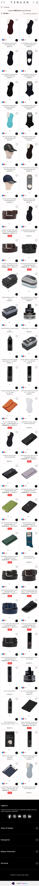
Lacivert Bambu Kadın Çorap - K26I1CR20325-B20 (10, 75)
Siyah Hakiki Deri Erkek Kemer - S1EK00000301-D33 (9, 590)
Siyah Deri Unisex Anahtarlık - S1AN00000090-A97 (29, 624)
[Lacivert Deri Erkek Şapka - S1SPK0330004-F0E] (10, 183)
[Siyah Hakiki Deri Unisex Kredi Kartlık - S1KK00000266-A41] (29, 706)
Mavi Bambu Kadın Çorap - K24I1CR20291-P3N (29, 787)
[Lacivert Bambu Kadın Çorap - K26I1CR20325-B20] (10, 58)
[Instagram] (24, 816)
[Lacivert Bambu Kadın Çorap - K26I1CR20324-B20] (29, 58)
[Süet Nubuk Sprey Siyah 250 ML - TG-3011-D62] (29, 740)
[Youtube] (19, 816)
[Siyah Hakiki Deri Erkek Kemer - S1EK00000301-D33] (10, 574)
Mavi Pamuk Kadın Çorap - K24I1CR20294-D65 (9, 137)
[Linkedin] (29, 816)
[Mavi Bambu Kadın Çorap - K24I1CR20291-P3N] (29, 771)
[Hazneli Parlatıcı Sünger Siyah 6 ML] (10, 312)
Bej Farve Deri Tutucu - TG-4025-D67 (9, 756)
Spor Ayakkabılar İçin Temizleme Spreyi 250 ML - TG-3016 (10, 723)
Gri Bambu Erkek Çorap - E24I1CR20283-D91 (29, 199)
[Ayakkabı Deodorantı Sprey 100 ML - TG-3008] (10, 374)
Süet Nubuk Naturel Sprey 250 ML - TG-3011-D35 (29, 391)
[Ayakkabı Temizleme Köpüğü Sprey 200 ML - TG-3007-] (10, 343)
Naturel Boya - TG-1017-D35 (29, 328)
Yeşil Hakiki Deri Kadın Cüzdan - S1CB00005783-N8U (10, 557)
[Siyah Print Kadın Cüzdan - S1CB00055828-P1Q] (29, 507)
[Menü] (1, 2)
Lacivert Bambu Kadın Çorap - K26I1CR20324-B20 (29, 75)
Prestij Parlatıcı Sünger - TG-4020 (10, 298)
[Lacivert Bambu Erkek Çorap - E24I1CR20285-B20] (29, 214)
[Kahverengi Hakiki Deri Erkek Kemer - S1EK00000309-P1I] (10, 214)
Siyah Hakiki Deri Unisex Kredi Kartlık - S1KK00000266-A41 (29, 723)
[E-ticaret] (22, 883)
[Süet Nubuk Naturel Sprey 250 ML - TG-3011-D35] (29, 374)
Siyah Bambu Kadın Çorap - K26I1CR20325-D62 (9, 106)
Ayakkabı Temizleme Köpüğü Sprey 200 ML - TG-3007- (10, 360)
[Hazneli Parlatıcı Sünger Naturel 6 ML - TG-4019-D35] (29, 343)
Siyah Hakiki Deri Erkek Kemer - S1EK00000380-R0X (9, 658)
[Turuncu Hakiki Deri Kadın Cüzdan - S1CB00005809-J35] (10, 406)
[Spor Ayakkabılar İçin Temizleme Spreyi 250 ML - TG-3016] (10, 706)
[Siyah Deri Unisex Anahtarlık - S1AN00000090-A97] (29, 607)
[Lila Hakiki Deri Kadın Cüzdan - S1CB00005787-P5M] (29, 473)
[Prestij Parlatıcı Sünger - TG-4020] (10, 281)
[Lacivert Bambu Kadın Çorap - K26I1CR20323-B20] (29, 89)
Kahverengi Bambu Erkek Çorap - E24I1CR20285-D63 (29, 168)
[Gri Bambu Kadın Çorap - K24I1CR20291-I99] (10, 439)
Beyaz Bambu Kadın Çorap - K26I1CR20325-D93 (29, 422)
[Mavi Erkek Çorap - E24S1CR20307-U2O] (29, 540)
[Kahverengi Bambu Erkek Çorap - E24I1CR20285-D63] (29, 151)
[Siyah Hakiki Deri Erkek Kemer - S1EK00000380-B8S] (29, 247)
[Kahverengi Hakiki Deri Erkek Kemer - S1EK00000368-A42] (29, 574)
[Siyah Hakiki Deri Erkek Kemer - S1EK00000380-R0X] (10, 641)
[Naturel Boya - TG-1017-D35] (29, 312)
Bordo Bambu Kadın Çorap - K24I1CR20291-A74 (9, 44)
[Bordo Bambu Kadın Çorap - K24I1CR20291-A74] (10, 27)
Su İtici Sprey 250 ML (10, 691)
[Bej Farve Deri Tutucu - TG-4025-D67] (10, 740)
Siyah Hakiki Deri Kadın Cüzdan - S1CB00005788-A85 (9, 490)
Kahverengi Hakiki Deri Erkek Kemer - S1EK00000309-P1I (10, 230)
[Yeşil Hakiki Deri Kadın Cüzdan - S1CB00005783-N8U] (10, 540)
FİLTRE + (6, 13)
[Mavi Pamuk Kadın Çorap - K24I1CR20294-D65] (10, 120)
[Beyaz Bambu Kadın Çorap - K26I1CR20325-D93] (29, 406)
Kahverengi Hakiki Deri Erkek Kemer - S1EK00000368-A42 (29, 590)
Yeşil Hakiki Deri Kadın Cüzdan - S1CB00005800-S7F (10, 523)
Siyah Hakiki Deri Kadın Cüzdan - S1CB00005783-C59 (29, 456)
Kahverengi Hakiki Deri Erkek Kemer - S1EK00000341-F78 (10, 264)
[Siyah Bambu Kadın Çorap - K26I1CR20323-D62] (29, 120)
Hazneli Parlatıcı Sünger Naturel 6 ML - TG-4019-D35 (29, 360)
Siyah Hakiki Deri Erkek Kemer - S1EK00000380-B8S (29, 264)
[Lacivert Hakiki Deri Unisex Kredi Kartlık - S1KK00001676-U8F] (10, 771)
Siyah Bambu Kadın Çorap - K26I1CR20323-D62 (29, 137)
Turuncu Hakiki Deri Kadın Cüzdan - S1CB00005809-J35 (10, 422)
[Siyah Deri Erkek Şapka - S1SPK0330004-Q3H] (10, 151)
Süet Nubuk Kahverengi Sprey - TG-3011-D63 (29, 658)
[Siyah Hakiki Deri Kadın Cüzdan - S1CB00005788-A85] (10, 473)
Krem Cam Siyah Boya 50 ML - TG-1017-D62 (29, 691)
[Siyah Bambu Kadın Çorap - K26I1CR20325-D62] (10, 89)
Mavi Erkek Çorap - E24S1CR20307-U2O (29, 557)
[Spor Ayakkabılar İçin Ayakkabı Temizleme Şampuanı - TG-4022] (29, 281)
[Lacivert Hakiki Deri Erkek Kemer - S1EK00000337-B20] (10, 607)
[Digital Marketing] (13, 883)
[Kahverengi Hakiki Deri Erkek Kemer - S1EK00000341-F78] (10, 247)
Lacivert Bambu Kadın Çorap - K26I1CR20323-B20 (29, 106)
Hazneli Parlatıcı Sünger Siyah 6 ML (10, 329)
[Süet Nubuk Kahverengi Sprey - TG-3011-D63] (29, 641)
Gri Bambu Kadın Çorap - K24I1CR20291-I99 (10, 456)
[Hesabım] (33, 2)
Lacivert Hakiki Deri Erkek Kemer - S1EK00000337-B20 (10, 624)
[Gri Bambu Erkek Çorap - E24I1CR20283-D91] (29, 183)
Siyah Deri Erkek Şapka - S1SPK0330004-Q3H (9, 168)
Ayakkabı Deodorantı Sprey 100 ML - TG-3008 (9, 391)
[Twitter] (14, 816)
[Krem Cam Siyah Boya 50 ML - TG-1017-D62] (29, 675)
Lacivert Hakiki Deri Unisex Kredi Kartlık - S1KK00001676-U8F (10, 787)
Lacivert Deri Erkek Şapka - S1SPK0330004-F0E (9, 199)
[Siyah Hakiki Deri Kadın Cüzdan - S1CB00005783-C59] (29, 439)
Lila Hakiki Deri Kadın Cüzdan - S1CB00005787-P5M (29, 490)
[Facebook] (9, 816)
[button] (9, 68)
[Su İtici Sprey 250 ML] (10, 675)
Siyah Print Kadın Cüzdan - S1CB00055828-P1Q (29, 523)
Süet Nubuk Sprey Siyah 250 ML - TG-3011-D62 (29, 756)
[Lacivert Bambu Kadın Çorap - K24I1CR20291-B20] (29, 27)
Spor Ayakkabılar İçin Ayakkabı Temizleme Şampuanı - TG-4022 (29, 298)
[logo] (19, 2)
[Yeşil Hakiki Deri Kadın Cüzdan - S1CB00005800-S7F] (10, 507)
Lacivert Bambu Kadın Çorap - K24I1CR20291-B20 (29, 44)
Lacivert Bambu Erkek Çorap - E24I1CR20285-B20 (29, 230)
